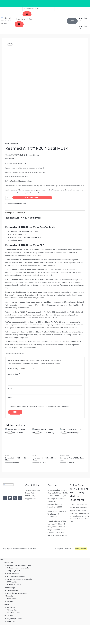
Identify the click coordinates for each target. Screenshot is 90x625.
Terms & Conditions (32, 490)
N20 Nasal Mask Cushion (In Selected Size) (25, 237)
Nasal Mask (14, 144)
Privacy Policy (30, 493)
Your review (14, 374)
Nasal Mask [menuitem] (11, 607)
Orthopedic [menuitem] (8, 596)
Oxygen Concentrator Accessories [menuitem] (19, 579)
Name (11, 388)
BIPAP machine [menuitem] (12, 582)
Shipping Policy (30, 499)
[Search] (27, 14)
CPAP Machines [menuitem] (12, 590)
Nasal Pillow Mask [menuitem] (13, 613)
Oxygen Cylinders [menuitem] (13, 571)
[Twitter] (10, 498)
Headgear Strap (16, 240)
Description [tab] (9, 213)
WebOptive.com (81, 548)
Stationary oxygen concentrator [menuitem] (19, 565)
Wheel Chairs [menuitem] (12, 599)
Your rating (13, 368)
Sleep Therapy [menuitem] (9, 588)
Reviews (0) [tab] (20, 213)
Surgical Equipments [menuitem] (14, 618)
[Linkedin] (20, 498)
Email (10, 398)
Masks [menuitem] (6, 604)
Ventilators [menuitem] (11, 621)
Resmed (13, 159)
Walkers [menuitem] (10, 602)
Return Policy (30, 496)
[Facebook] (5, 498)
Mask (7, 144)
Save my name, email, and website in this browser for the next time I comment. (39, 407)
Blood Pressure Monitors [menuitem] (16, 576)
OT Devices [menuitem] (8, 616)
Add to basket (32, 198)
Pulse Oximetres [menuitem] (13, 574)
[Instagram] (15, 498)
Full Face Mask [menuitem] (12, 610)
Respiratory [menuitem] (8, 562)
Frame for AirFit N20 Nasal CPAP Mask (24, 232)
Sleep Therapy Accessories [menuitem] (17, 593)
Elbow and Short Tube (18, 235)
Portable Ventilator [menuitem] (14, 585)
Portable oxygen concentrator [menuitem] (18, 568)
